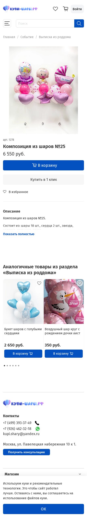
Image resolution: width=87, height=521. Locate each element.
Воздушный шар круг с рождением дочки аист (62, 331)
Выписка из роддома (55, 37)
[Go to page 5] (15, 365)
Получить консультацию (26, 452)
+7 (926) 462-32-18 (17, 429)
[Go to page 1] (4, 365)
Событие (27, 37)
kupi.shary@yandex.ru (21, 434)
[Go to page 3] (10, 365)
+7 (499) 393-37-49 (17, 423)
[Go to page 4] (13, 365)
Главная (9, 37)
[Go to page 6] (18, 365)
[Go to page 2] (7, 365)
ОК (43, 509)
